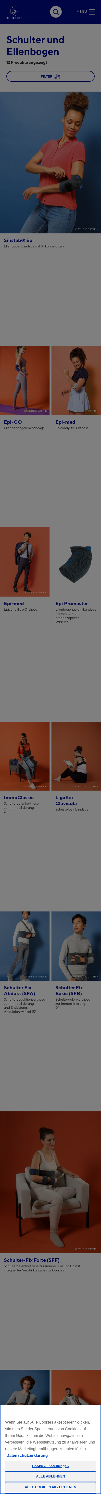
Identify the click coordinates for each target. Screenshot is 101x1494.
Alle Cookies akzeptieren (50, 1487)
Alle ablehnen (50, 1476)
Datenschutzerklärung (27, 1455)
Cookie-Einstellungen (50, 1466)
